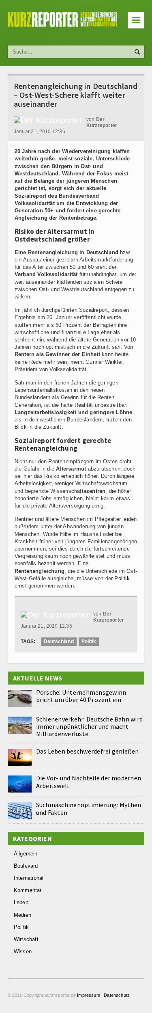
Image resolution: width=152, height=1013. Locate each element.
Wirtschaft (26, 939)
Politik (121, 578)
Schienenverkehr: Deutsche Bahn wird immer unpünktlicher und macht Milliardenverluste (89, 726)
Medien (22, 915)
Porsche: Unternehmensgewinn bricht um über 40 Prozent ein (81, 696)
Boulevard (26, 866)
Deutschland (59, 641)
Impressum (88, 995)
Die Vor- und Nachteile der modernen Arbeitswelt (88, 781)
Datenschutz (117, 995)
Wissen (23, 951)
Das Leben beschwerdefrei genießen (87, 751)
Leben (21, 902)
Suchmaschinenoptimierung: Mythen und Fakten (88, 808)
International (29, 878)
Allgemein (26, 854)
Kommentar (28, 890)
